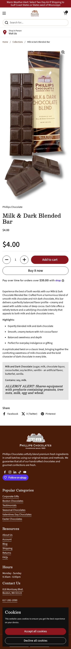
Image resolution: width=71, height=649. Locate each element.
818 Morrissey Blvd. (12, 589)
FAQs (5, 557)
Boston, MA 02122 (12, 593)
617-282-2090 (9, 600)
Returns (6, 553)
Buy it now (35, 270)
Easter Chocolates (12, 519)
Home (5, 41)
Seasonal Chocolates (13, 510)
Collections (18, 41)
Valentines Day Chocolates (17, 514)
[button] (6, 260)
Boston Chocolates (12, 501)
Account (7, 539)
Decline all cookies (35, 641)
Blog (4, 544)
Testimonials (9, 505)
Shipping (7, 548)
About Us (7, 535)
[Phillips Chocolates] (35, 13)
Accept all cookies (35, 631)
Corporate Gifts (10, 496)
